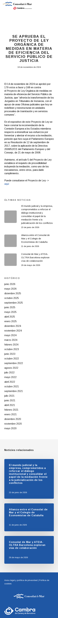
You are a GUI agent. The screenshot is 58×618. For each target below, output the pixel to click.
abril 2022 (9, 382)
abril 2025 (9, 316)
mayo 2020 (10, 428)
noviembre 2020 (13, 423)
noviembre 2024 (13, 330)
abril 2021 (9, 405)
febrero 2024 (11, 344)
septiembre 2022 (13, 363)
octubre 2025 (11, 298)
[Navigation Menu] (53, 5)
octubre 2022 (11, 358)
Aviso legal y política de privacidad (20, 580)
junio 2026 (9, 284)
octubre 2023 (11, 349)
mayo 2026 (10, 288)
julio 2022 (9, 372)
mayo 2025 (10, 312)
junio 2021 (9, 400)
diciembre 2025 (12, 293)
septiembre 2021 (13, 391)
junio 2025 (9, 307)
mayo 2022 (10, 377)
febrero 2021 (11, 409)
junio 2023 (9, 354)
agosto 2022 (11, 368)
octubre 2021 (11, 386)
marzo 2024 (10, 340)
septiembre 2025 (13, 302)
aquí (6, 184)
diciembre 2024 (12, 326)
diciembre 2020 (12, 419)
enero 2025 (10, 321)
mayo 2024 (10, 335)
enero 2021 (10, 414)
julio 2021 (9, 395)
